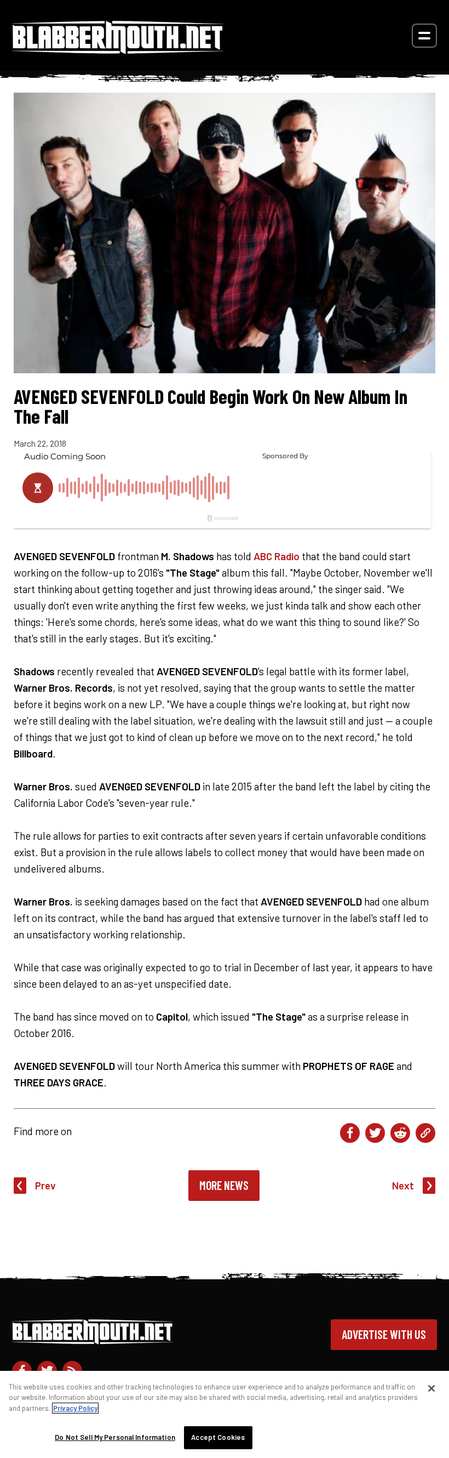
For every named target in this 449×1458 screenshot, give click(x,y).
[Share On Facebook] (350, 1133)
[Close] (431, 1388)
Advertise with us (384, 1334)
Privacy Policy (75, 1408)
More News (224, 1185)
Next (403, 1185)
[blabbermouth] (117, 50)
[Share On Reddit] (400, 1133)
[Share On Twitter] (375, 1133)
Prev (45, 1185)
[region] (224, 1414)
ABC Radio (277, 556)
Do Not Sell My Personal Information (115, 1437)
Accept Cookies (218, 1437)
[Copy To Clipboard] (425, 1133)
